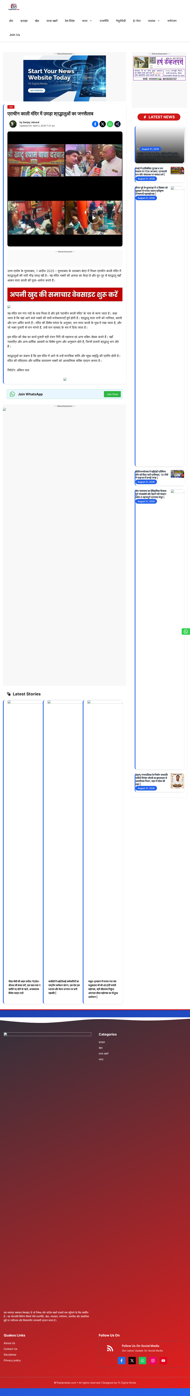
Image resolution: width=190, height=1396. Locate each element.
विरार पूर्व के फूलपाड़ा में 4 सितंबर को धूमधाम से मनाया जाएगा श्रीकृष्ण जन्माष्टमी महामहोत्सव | (151, 190)
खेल (37, 21)
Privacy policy (12, 1360)
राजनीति (104, 21)
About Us (9, 1343)
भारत (84, 21)
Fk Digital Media (127, 1382)
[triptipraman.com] (14, 7)
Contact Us (10, 1348)
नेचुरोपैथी (121, 21)
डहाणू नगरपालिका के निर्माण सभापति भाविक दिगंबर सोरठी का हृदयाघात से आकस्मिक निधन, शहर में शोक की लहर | (151, 779)
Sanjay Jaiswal (31, 122)
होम (11, 21)
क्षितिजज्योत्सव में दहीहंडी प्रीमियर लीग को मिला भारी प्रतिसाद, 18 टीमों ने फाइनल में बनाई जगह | (151, 474)
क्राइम (23, 21)
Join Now (112, 394)
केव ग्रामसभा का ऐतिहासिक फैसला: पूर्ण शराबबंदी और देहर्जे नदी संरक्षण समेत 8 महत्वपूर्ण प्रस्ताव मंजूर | (151, 494)
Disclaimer (10, 1354)
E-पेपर (137, 21)
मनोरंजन (172, 21)
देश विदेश (70, 21)
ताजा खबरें (52, 21)
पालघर (151, 21)
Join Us (14, 35)
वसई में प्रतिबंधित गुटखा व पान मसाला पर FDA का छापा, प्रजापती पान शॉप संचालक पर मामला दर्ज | (151, 171)
